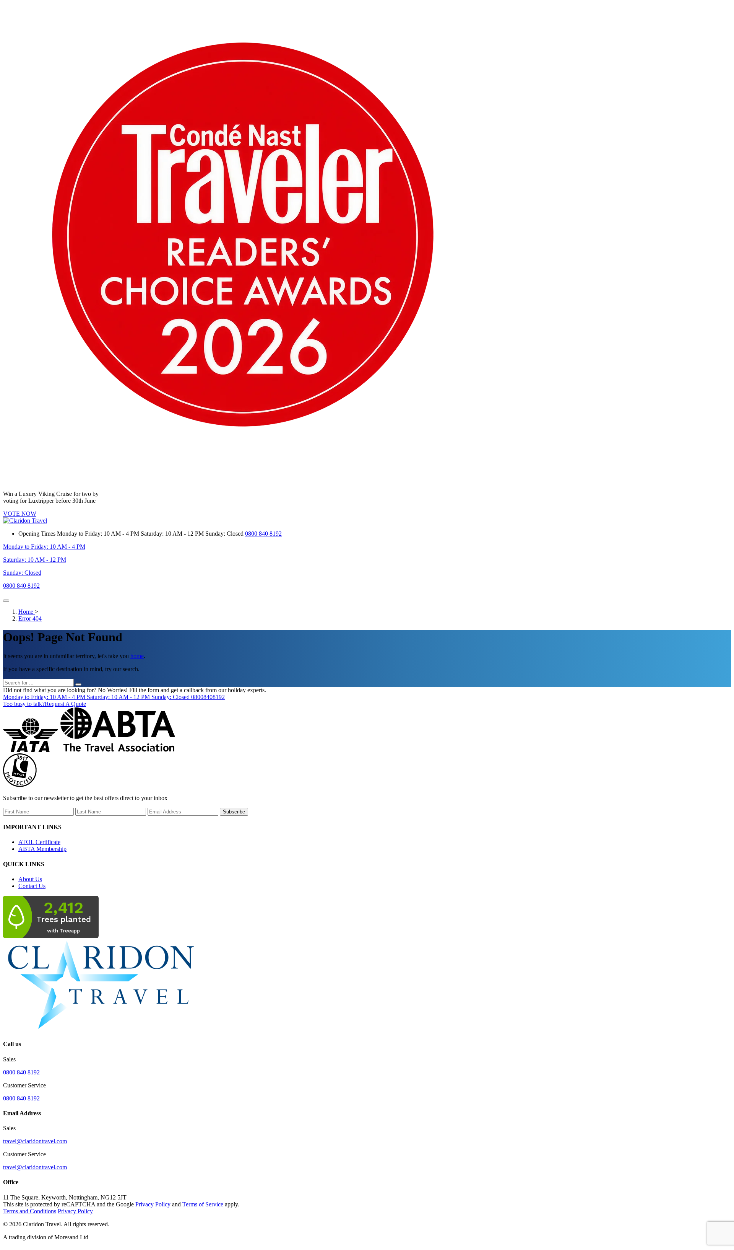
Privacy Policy (153, 1204)
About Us (30, 879)
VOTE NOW (19, 513)
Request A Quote (44, 704)
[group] (367, 771)
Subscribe (234, 812)
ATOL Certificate (39, 842)
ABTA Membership (42, 849)
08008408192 (114, 697)
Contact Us (31, 886)
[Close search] (78, 684)
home (137, 656)
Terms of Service (202, 1204)
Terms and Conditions (29, 1211)
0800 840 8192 (263, 533)
